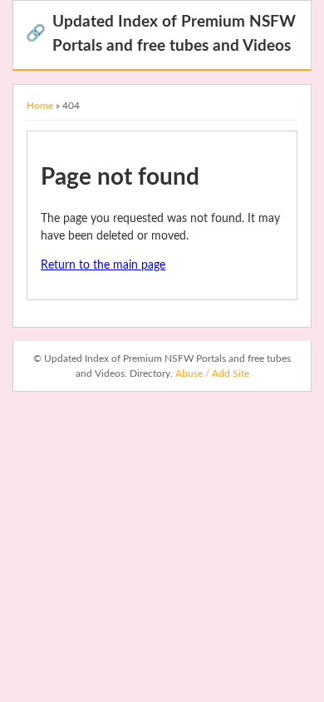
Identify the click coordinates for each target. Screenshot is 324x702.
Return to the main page (103, 265)
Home (40, 106)
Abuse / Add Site (212, 373)
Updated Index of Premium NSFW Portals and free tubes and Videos (161, 34)
